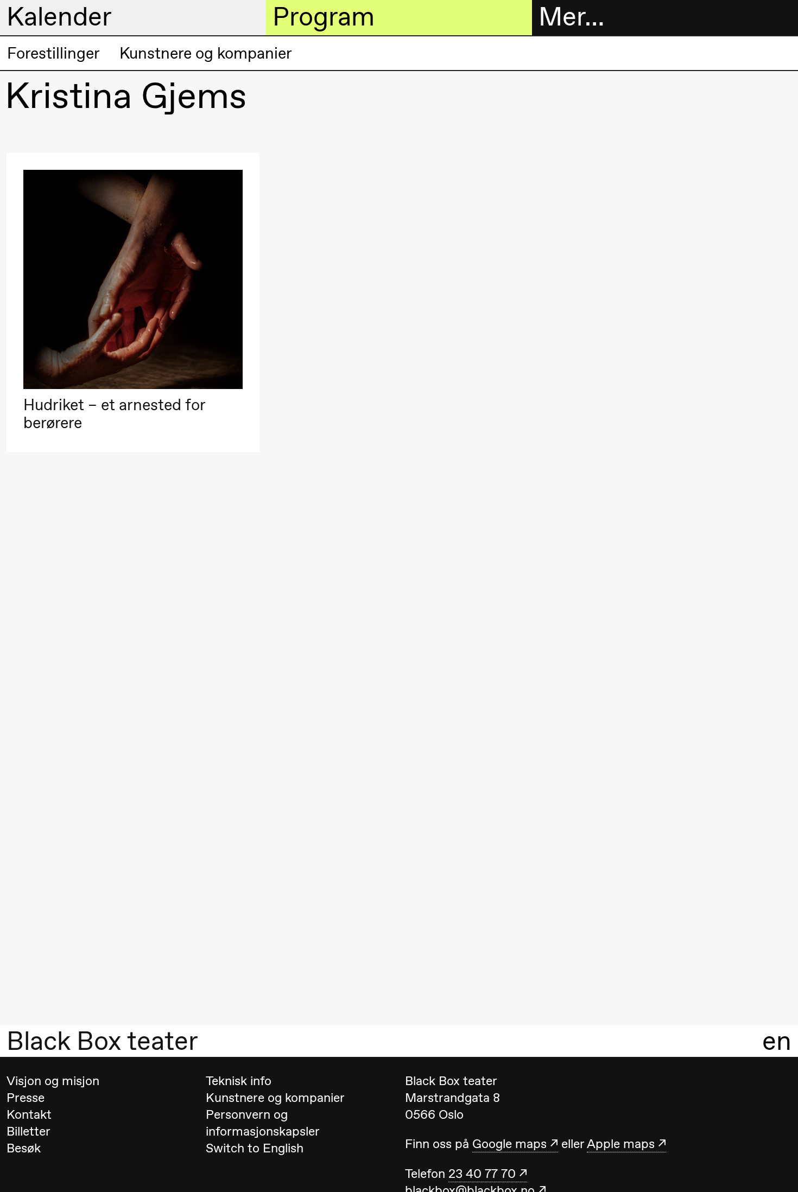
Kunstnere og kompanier (205, 53)
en (776, 1041)
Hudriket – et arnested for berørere (114, 414)
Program (324, 17)
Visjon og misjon (53, 1081)
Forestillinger (53, 53)
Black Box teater (102, 1041)
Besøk (24, 1148)
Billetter (28, 1131)
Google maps (509, 1144)
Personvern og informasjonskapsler (263, 1122)
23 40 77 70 (482, 1173)
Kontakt (29, 1114)
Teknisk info (238, 1081)
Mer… (571, 17)
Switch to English (254, 1148)
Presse (26, 1097)
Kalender (59, 17)
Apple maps (621, 1144)
